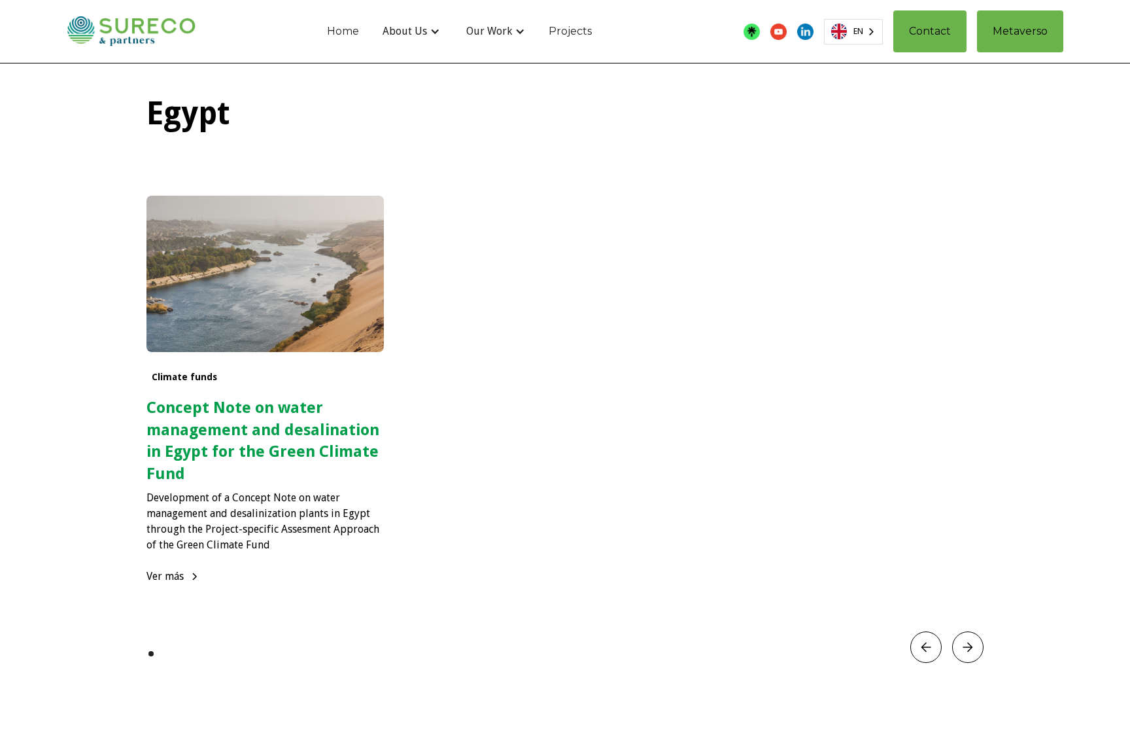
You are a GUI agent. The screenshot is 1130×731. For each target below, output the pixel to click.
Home (343, 31)
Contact (930, 31)
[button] (411, 31)
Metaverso (1020, 31)
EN (858, 31)
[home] (131, 31)
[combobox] (853, 32)
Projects (570, 31)
